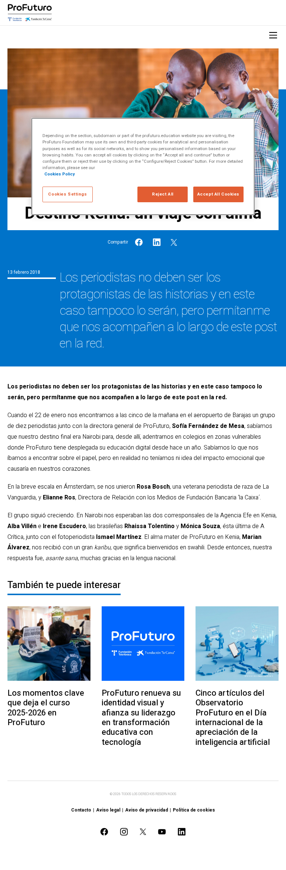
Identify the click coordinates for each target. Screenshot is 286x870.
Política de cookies (194, 810)
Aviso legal (108, 810)
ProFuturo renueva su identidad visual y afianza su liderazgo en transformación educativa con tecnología (141, 717)
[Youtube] (162, 831)
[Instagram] (124, 831)
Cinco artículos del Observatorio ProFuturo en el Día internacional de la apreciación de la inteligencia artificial (233, 717)
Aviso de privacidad (146, 810)
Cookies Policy (59, 174)
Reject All (163, 194)
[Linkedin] (157, 242)
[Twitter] (173, 242)
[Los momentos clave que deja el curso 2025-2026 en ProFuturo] (48, 643)
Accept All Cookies (218, 194)
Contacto (81, 810)
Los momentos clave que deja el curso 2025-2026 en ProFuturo (45, 708)
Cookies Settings (67, 194)
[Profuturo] (29, 13)
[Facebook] (139, 242)
